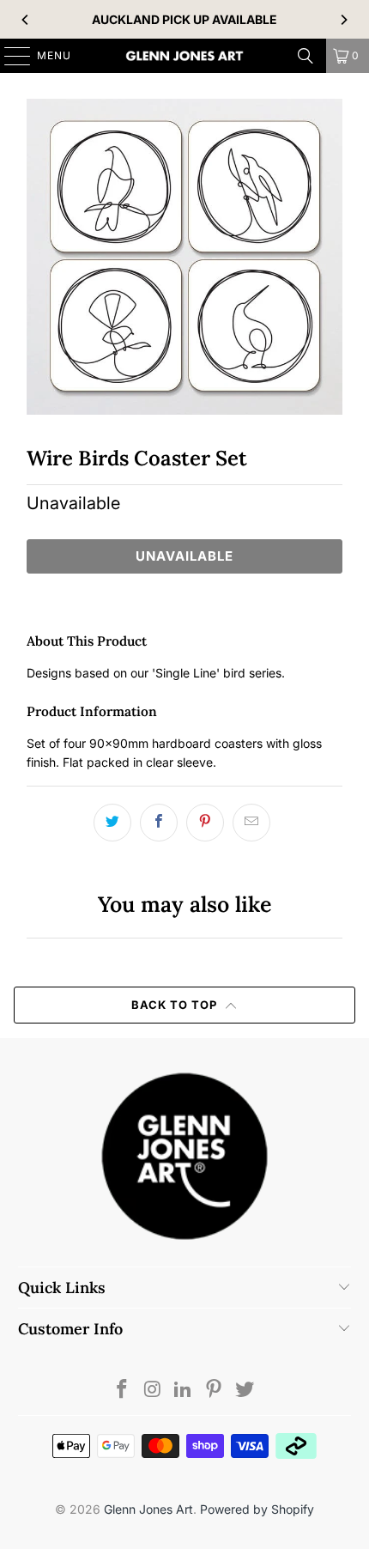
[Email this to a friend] (251, 822)
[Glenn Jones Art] (185, 56)
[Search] (305, 56)
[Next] (343, 20)
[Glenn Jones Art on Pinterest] (214, 1390)
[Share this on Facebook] (159, 822)
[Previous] (26, 20)
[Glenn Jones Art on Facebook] (123, 1390)
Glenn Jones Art (148, 1509)
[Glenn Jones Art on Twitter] (245, 1390)
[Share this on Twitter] (112, 822)
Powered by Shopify (257, 1509)
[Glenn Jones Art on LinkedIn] (184, 1390)
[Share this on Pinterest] (205, 822)
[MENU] (9, 56)
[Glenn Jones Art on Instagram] (153, 1390)
